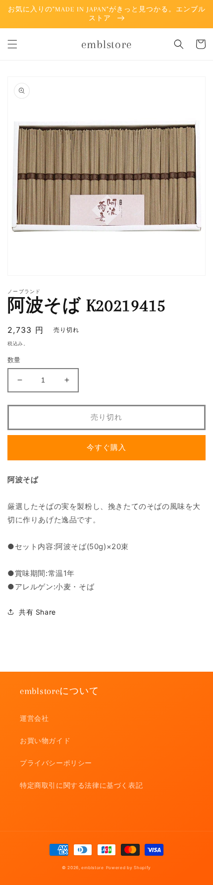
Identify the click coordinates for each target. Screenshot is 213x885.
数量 (14, 360)
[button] (12, 44)
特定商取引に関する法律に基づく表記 (81, 785)
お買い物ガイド (45, 740)
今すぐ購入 (106, 447)
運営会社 (34, 718)
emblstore (92, 867)
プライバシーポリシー (56, 763)
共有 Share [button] (37, 612)
